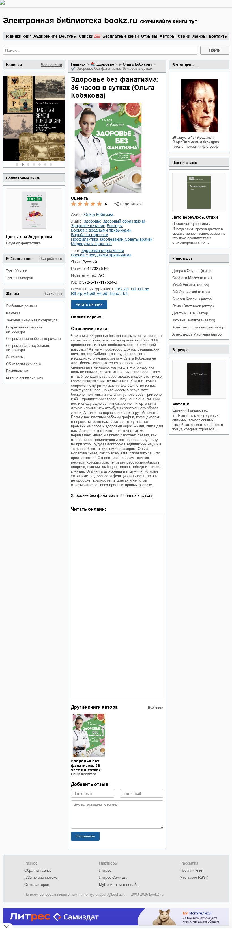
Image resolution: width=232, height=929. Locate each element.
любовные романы (21, 306)
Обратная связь (37, 870)
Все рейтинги (50, 258)
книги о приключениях (24, 378)
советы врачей (139, 239)
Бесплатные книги (120, 36)
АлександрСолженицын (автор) (198, 327)
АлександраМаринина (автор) (197, 334)
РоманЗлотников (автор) (193, 306)
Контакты (218, 36)
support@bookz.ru (110, 894)
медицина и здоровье (91, 244)
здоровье (105, 64)
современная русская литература (24, 329)
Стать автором (37, 884)
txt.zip (143, 289)
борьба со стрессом (89, 234)
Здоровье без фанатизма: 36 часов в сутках (111, 495)
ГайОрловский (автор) (191, 292)
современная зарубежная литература (27, 347)
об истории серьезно (23, 364)
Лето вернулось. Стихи (195, 217)
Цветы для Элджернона (29, 236)
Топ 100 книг (16, 271)
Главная (78, 64)
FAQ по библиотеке (40, 877)
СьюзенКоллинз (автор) (192, 299)
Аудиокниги (45, 36)
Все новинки (51, 65)
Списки (86, 36)
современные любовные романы (33, 338)
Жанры (199, 36)
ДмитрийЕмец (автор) (190, 313)
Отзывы (149, 36)
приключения (17, 371)
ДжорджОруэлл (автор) (192, 271)
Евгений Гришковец (190, 410)
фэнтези (13, 313)
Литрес (105, 870)
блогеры (115, 225)
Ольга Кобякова (137, 64)
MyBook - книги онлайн (118, 884)
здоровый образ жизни (124, 221)
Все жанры (52, 293)
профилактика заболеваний (97, 239)
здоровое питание (88, 225)
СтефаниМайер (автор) (192, 278)
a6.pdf (102, 293)
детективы (14, 357)
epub (114, 293)
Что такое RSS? (194, 877)
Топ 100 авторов (19, 278)
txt (133, 289)
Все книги (155, 708)
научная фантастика (23, 243)
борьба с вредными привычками (101, 230)
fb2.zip (122, 289)
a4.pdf (89, 293)
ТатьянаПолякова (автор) (193, 320)
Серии (184, 36)
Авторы (167, 36)
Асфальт (181, 404)
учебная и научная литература (31, 320)
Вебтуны (68, 36)
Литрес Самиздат (114, 877)
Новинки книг (17, 36)
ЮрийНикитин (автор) (190, 285)
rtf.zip (76, 293)
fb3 (124, 293)
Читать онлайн (89, 304)
